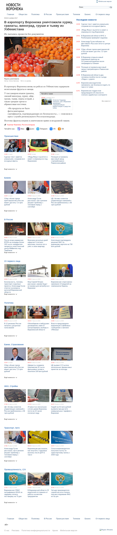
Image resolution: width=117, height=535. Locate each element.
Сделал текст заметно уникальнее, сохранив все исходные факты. (14, 159)
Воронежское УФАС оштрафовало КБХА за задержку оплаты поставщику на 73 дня (13, 493)
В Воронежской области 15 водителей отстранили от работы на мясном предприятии (38, 493)
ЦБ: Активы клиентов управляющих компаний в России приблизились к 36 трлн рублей (61, 202)
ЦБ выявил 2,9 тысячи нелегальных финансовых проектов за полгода (61, 367)
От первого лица (103, 14)
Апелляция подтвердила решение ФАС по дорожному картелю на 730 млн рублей (61, 243)
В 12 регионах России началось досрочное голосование (12, 326)
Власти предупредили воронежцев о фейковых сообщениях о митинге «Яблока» (60, 327)
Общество (23, 14)
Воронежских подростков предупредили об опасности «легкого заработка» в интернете (94, 93)
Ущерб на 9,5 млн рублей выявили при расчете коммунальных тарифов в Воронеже (61, 410)
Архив (55, 530)
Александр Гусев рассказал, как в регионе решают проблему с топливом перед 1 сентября (37, 203)
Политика (35, 14)
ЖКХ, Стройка (11, 386)
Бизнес (88, 14)
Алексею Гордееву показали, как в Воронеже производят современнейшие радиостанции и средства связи (62, 104)
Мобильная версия (105, 1)
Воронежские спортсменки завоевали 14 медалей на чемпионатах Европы (61, 284)
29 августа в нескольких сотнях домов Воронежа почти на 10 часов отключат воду (37, 410)
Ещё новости (9, 169)
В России (48, 14)
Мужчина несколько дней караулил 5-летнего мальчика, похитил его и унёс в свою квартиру (38, 243)
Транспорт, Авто (12, 428)
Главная (10, 14)
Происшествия (62, 14)
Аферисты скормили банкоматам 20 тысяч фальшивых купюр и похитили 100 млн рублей (38, 368)
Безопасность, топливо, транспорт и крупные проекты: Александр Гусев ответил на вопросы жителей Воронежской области (14, 287)
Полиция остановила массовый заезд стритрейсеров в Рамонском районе (59, 160)
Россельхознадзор (28, 125)
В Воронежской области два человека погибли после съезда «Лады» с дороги (93, 77)
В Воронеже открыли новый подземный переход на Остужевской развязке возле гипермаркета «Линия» (92, 60)
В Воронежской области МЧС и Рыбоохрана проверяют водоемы (94, 37)
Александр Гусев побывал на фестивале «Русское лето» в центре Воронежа (95, 44)
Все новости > (106, 101)
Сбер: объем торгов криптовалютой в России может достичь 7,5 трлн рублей (14, 202)
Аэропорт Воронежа (14, 125)
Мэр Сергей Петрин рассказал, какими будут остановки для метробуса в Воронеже (38, 285)
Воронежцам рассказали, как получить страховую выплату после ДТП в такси (38, 452)
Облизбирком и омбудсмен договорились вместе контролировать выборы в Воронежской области (38, 327)
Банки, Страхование (14, 344)
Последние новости (86, 20)
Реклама (15, 530)
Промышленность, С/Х (15, 469)
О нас (6, 530)
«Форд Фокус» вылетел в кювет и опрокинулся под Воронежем (38, 159)
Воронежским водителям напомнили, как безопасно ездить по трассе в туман (95, 85)
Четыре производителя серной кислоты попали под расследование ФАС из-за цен (61, 493)
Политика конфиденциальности (35, 530)
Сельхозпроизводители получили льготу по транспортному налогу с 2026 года (60, 452)
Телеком (76, 14)
